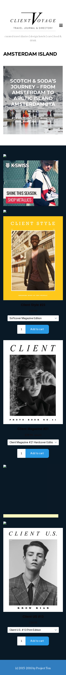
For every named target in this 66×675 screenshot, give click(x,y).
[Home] (33, 21)
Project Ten (43, 668)
